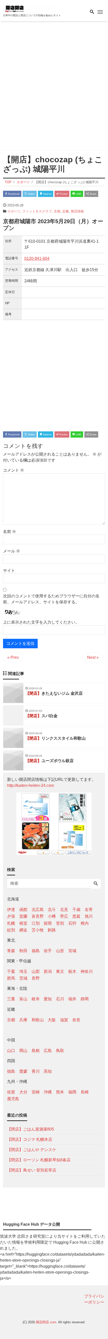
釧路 (52, 930)
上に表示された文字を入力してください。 (41, 622)
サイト (9, 570)
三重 (11, 999)
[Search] (96, 884)
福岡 (72, 1092)
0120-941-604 (36, 258)
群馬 (11, 978)
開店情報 (77, 211)
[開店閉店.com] (28, 8)
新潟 (48, 971)
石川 (60, 999)
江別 (36, 923)
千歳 (76, 909)
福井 (72, 999)
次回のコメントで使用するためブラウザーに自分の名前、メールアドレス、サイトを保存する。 (51, 599)
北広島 (38, 909)
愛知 (48, 999)
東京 (60, 971)
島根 (36, 1050)
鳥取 (60, 1050)
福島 (36, 951)
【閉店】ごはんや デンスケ (31, 1150)
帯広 (64, 916)
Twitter (31, 193)
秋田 (23, 951)
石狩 (72, 923)
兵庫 (23, 1020)
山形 (60, 951)
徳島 (11, 1071)
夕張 (11, 916)
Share (92, 193)
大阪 (52, 1020)
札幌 (11, 923)
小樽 (52, 916)
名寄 (89, 909)
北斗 (52, 909)
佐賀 (11, 1092)
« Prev (13, 657)
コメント (13, 470)
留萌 (48, 923)
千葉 (11, 971)
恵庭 (76, 916)
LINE (78, 193)
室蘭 (23, 916)
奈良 (76, 1020)
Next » (93, 657)
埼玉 (23, 971)
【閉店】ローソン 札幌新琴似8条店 (39, 1160)
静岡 (85, 999)
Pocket (63, 193)
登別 (60, 923)
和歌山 (38, 1020)
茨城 (23, 978)
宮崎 (36, 1092)
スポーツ (13, 211)
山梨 (36, 971)
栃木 (72, 971)
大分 (23, 1092)
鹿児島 (13, 1099)
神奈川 (87, 971)
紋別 (11, 930)
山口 (11, 1050)
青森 (11, 951)
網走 (23, 930)
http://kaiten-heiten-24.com (30, 785)
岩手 (48, 951)
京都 (57, 211)
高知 (48, 1071)
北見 (64, 909)
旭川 (89, 916)
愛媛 (23, 1071)
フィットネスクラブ (37, 211)
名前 (9, 531)
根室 (23, 923)
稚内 (85, 923)
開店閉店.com (46, 1322)
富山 (23, 999)
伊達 (11, 909)
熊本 (60, 1092)
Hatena (46, 193)
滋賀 (64, 1020)
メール (11, 551)
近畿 (65, 211)
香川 (36, 1071)
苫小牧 (38, 930)
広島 (48, 1050)
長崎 (85, 1092)
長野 (36, 978)
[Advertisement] (54, 87)
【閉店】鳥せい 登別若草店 (31, 1170)
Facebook (13, 193)
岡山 (23, 1050)
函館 (23, 909)
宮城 (72, 951)
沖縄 (48, 1092)
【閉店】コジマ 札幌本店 (29, 1139)
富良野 (38, 916)
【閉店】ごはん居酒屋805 (30, 1129)
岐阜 (36, 999)
